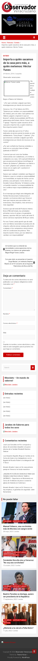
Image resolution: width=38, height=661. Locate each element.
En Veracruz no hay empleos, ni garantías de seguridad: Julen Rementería (19, 489)
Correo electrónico (10, 323)
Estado (6, 56)
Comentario (8, 288)
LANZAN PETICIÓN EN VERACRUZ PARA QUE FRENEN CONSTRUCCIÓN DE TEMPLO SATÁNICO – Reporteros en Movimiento (19, 476)
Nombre (6, 314)
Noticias (7, 555)
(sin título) (6, 398)
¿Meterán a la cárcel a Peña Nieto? (18, 628)
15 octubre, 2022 (8, 565)
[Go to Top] (34, 651)
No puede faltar (10, 499)
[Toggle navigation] (4, 37)
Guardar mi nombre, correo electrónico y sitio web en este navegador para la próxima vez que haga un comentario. (19, 346)
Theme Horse (21, 655)
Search (33, 367)
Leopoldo (19, 74)
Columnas (7, 521)
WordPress (26, 657)
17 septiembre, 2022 (10, 599)
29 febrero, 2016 (8, 74)
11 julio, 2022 (7, 631)
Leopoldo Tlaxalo (19, 521)
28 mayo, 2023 (8, 531)
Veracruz (15, 555)
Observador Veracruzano (24, 652)
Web (4, 333)
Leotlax (16, 531)
